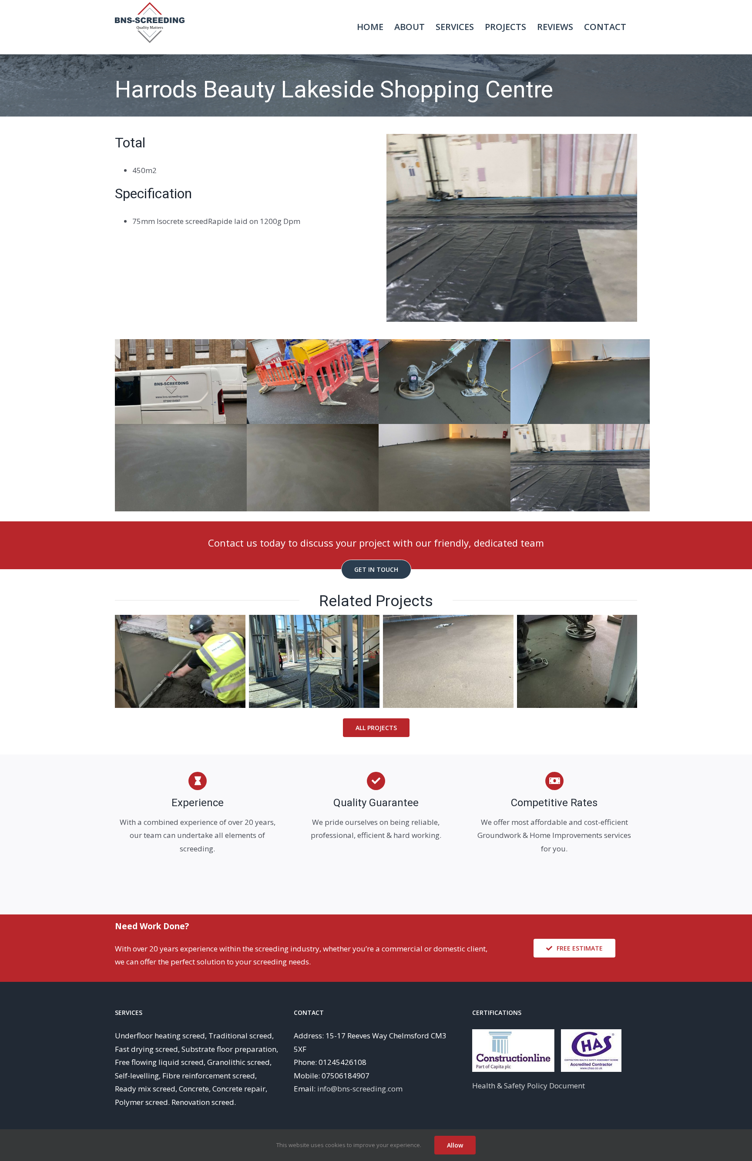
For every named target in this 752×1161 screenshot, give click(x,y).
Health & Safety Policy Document (528, 1086)
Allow (455, 1145)
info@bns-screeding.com (360, 1089)
